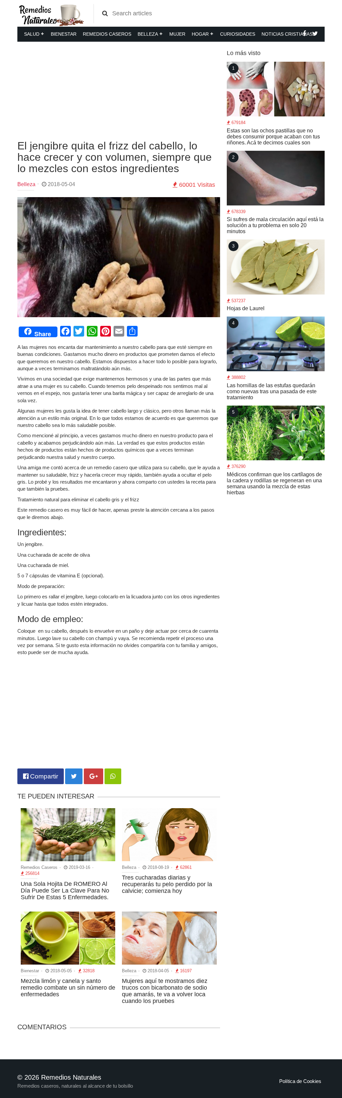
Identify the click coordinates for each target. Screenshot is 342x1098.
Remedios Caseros (107, 34)
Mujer (177, 34)
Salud (31, 34)
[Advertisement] (118, 90)
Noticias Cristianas (287, 34)
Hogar (200, 34)
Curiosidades (237, 34)
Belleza (148, 34)
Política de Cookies (300, 1081)
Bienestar (63, 34)
